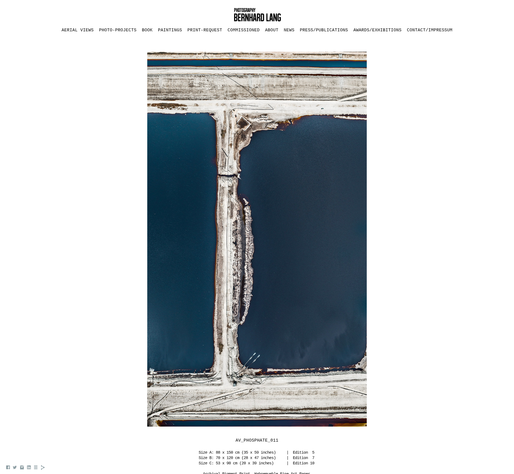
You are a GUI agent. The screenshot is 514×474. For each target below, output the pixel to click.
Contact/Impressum (429, 30)
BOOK (147, 30)
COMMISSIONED (244, 30)
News (289, 30)
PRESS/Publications (324, 30)
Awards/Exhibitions (377, 30)
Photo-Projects (118, 30)
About (271, 30)
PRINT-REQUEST (204, 30)
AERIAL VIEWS (78, 30)
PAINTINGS (170, 30)
